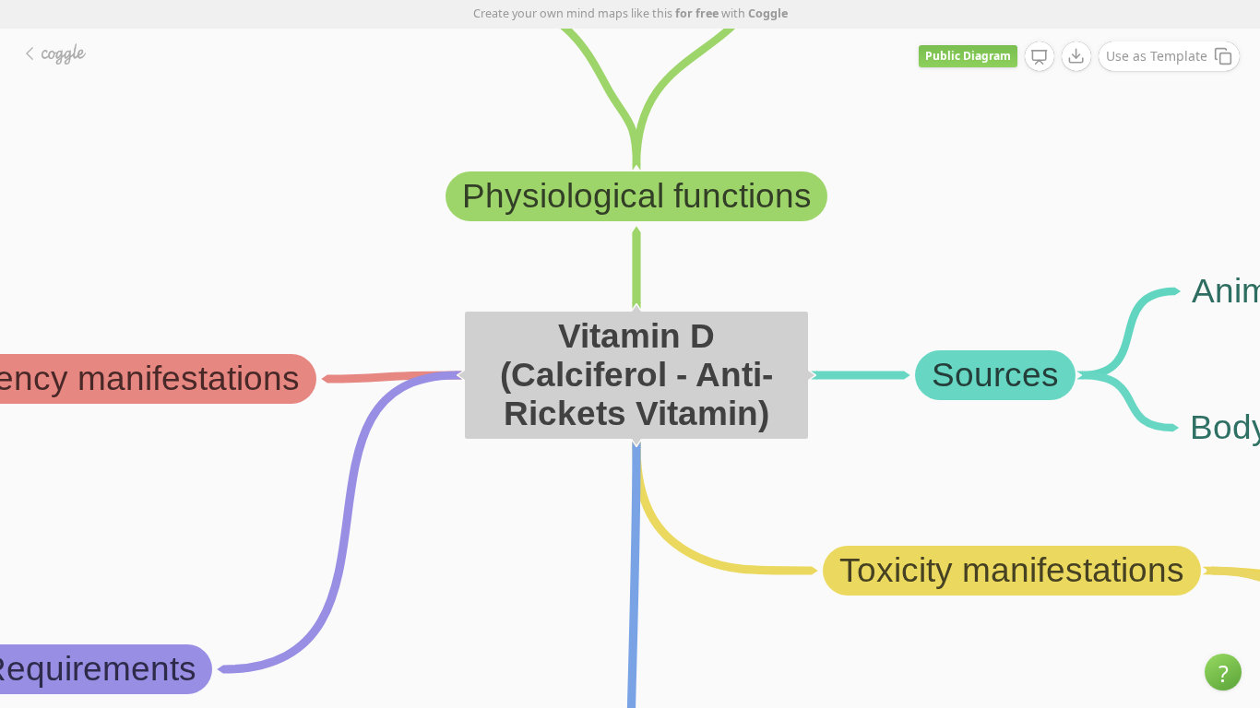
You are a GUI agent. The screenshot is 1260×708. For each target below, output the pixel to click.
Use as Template (1156, 56)
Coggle (768, 13)
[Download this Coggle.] (1076, 56)
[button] (1223, 672)
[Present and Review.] (1039, 57)
